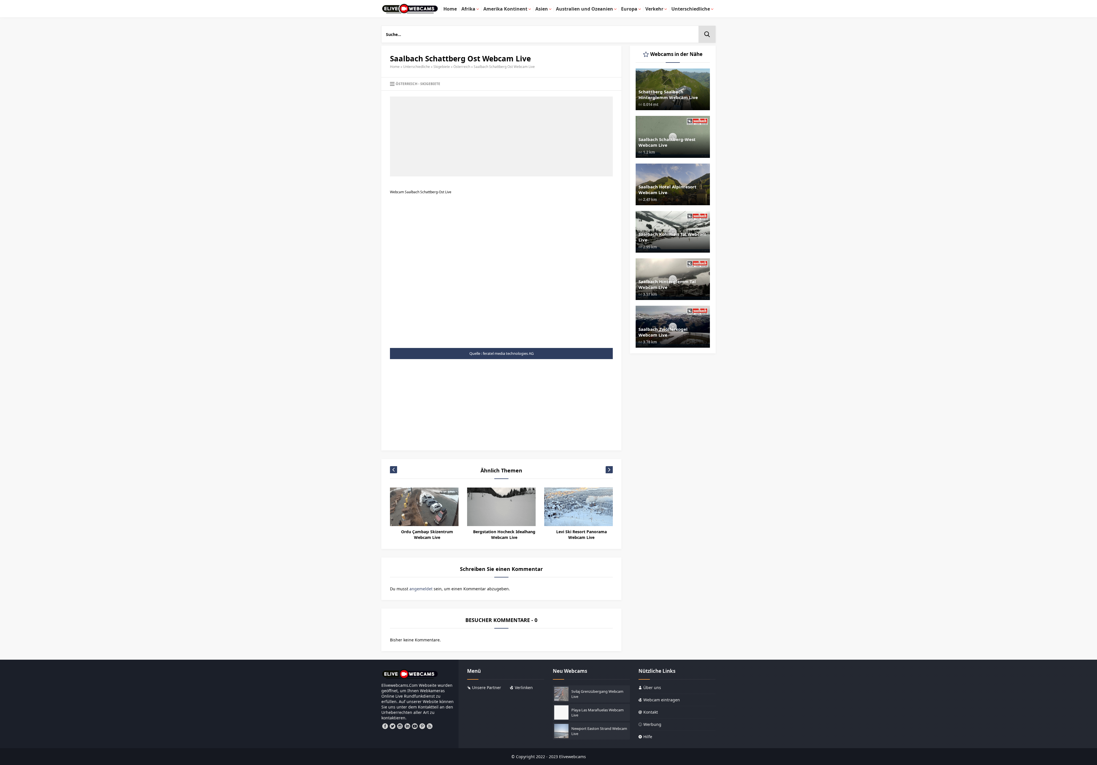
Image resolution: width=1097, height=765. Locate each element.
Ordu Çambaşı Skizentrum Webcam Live (427, 534)
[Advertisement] (501, 136)
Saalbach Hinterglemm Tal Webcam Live (667, 284)
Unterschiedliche (416, 66)
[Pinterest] (422, 726)
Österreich (461, 66)
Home (395, 66)
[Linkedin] (407, 726)
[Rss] (430, 726)
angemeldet (421, 588)
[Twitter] (392, 726)
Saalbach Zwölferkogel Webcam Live (663, 332)
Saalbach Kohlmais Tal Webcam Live (672, 237)
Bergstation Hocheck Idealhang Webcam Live (504, 534)
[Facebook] (385, 726)
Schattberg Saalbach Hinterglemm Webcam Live (668, 94)
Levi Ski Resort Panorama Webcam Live (581, 534)
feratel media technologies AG (508, 353)
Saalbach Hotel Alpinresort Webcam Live (667, 189)
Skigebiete (441, 66)
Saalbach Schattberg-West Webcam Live (667, 142)
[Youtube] (415, 726)
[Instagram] (400, 726)
